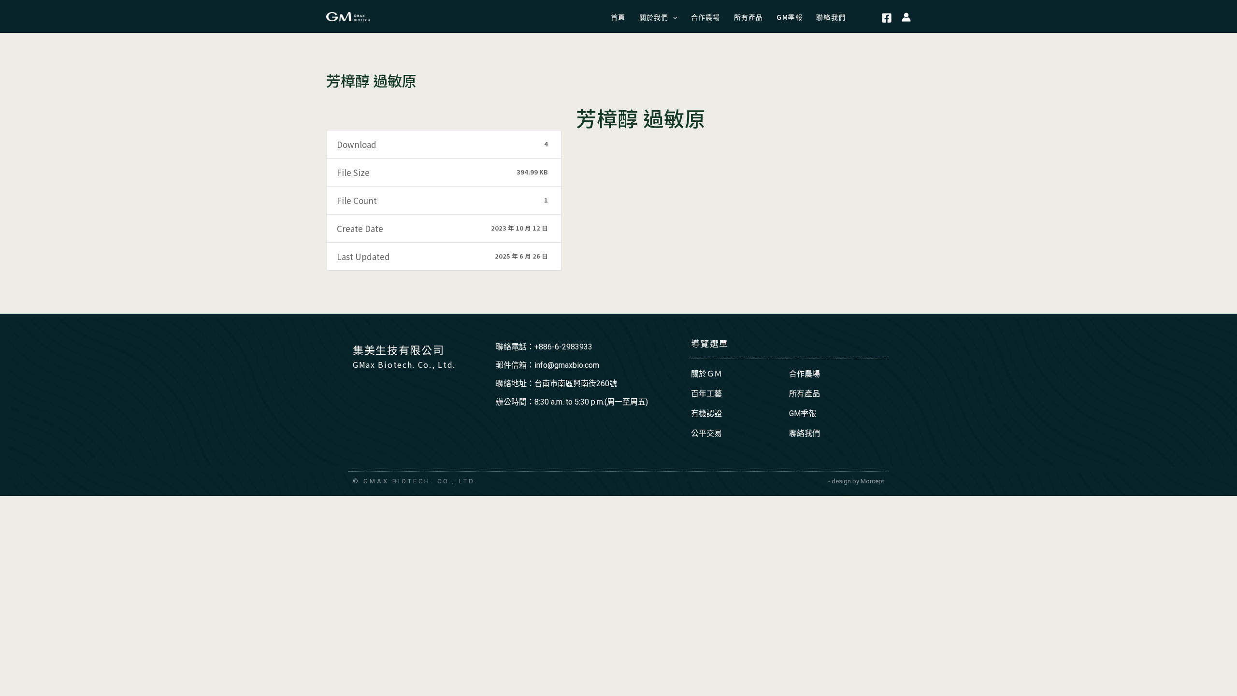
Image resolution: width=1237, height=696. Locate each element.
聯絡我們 (804, 433)
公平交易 (706, 433)
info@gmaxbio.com (566, 365)
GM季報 (802, 413)
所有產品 (804, 393)
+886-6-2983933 (563, 346)
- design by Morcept (856, 481)
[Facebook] (886, 18)
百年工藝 (706, 393)
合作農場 (804, 373)
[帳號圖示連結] (906, 16)
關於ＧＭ (706, 373)
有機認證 (706, 413)
